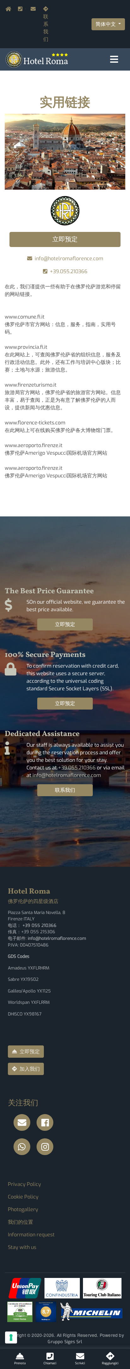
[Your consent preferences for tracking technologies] (11, 1337)
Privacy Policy (24, 1184)
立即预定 (65, 624)
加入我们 (30, 1069)
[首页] (37, 59)
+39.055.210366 (25, 9)
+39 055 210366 (39, 925)
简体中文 (106, 24)
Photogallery (23, 1209)
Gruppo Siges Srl (65, 1341)
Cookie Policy (23, 1197)
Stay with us (22, 1247)
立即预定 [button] (65, 239)
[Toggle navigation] (114, 59)
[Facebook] (47, 1123)
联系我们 (45, 28)
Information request (31, 1234)
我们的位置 (20, 1222)
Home (6, 9)
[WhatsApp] (23, 1147)
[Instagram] (47, 1147)
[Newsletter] (23, 1123)
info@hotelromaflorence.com (32, 9)
